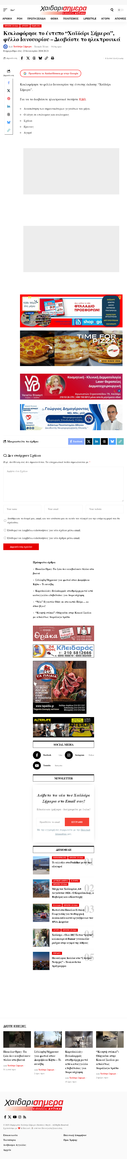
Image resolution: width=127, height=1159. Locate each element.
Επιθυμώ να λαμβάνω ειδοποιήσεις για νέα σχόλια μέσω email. (44, 530)
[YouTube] (15, 1117)
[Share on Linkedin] (9, 106)
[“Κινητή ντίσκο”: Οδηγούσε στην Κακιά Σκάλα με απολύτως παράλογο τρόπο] (110, 1039)
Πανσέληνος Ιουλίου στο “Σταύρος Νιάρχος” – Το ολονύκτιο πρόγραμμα (72, 962)
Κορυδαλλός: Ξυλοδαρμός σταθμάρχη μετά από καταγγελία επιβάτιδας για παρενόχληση (76, 1062)
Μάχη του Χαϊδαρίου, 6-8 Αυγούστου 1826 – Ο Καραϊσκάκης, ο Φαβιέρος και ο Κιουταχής (73, 893)
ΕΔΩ (82, 99)
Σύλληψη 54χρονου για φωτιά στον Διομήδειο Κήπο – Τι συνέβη (47, 1058)
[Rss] (24, 1117)
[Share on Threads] (34, 58)
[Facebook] (47, 755)
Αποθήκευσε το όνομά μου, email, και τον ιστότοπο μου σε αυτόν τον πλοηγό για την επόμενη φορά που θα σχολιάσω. (63, 520)
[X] (9, 1117)
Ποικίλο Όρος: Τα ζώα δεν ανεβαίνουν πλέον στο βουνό (16, 1056)
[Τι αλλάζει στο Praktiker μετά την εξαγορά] (41, 865)
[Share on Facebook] (22, 58)
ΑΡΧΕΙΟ (25, 25)
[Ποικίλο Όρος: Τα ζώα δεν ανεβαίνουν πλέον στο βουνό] (17, 1039)
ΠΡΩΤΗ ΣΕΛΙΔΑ (12, 25)
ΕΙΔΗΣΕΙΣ (36, 25)
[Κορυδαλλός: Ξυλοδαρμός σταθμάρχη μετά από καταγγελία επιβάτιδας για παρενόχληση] (79, 1039)
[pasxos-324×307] (59, 687)
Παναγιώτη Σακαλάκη (52, 1128)
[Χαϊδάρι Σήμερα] (63, 10)
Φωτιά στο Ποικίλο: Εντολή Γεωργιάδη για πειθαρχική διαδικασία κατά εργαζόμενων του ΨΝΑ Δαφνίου (72, 916)
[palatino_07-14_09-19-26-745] (71, 348)
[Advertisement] (71, 171)
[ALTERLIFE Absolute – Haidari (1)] (63, 726)
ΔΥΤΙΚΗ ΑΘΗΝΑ (60, 880)
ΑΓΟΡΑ (56, 930)
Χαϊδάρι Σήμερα (22, 46)
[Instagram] (79, 755)
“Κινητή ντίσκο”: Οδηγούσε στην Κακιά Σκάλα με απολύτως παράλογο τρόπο (107, 1060)
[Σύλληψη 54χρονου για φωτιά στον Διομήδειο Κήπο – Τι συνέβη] (48, 1039)
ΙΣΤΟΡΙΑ (75, 880)
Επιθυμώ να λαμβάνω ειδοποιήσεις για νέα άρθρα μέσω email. (43, 538)
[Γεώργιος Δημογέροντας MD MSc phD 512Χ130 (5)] (71, 417)
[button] (6, 10)
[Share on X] (28, 58)
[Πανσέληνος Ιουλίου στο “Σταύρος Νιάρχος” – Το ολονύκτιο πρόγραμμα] (41, 961)
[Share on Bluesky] (40, 58)
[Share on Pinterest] (9, 99)
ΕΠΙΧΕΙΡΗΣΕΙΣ (59, 857)
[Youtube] (47, 765)
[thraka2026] (63, 633)
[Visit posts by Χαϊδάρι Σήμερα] (5, 46)
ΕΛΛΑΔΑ (57, 905)
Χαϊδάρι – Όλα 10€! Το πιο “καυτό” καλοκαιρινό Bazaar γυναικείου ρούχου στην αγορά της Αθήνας (72, 939)
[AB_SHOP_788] (71, 310)
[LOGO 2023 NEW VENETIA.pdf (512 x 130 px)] (71, 386)
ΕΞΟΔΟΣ (57, 953)
